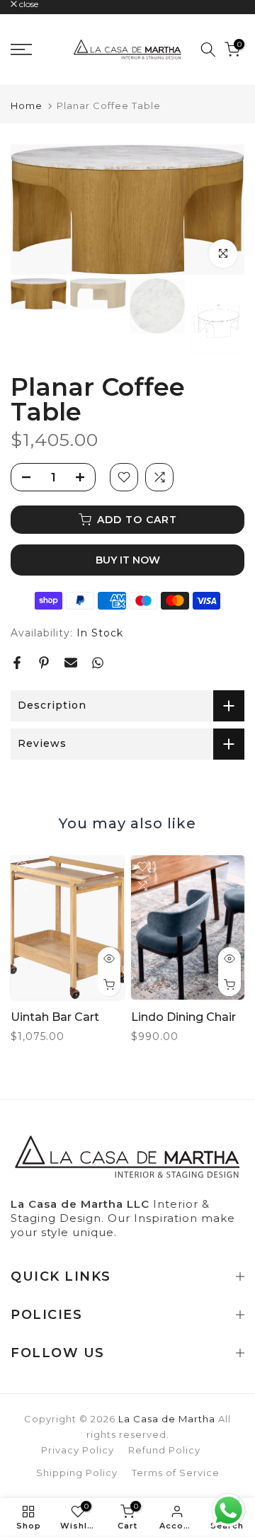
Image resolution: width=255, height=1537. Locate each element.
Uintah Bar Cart (55, 1017)
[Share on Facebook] (17, 662)
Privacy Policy (77, 1450)
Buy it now (128, 560)
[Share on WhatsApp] (97, 662)
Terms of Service (176, 1472)
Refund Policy (164, 1450)
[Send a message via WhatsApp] (228, 1510)
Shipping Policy (77, 1472)
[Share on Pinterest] (44, 662)
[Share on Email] (70, 662)
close (27, 4)
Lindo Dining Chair (183, 1017)
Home (26, 105)
